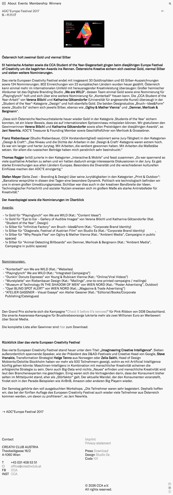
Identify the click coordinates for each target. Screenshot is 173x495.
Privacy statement (98, 443)
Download (101, 451)
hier (62, 327)
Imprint (90, 439)
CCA (14, 470)
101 (95, 458)
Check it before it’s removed (87, 311)
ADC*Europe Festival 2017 (24, 411)
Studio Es (103, 454)
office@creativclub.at (26, 466)
